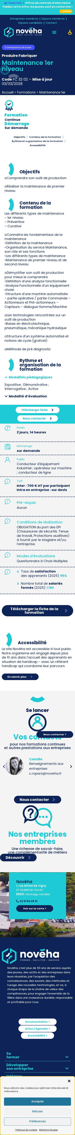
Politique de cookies (26, 1129)
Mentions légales (48, 1129)
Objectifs (19, 137)
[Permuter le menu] (54, 32)
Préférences (37, 1121)
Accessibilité (37, 145)
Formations (26, 92)
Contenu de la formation (45, 137)
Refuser (37, 1111)
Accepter (37, 1101)
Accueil (7, 92)
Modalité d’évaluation (28, 396)
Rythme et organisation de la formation (37, 141)
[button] (69, 1081)
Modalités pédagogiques (30, 377)
